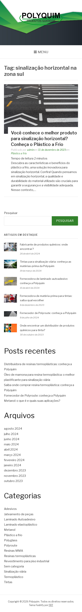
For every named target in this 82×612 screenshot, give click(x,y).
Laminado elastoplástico (20, 524)
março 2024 (12, 455)
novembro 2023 (15, 476)
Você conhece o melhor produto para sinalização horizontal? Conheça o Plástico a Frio (44, 138)
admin (30, 149)
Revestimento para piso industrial (26, 561)
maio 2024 (11, 444)
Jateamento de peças (18, 514)
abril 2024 (11, 449)
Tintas (8, 582)
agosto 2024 (13, 428)
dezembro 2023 (15, 470)
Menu (43, 52)
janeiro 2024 (12, 465)
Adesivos (10, 509)
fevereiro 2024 (14, 460)
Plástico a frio (19, 153)
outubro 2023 (13, 481)
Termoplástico (13, 577)
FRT (51, 605)
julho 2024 (11, 434)
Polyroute (10, 545)
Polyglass (10, 540)
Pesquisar (11, 213)
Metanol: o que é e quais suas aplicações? (32, 401)
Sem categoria (14, 566)
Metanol (9, 530)
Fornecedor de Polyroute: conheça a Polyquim (48, 313)
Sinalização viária (15, 571)
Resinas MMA (13, 550)
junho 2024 (11, 439)
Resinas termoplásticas (20, 556)
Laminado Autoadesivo (19, 519)
